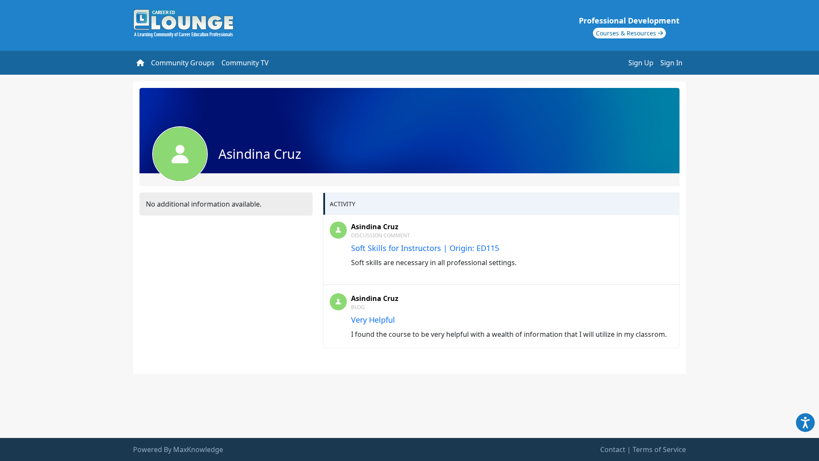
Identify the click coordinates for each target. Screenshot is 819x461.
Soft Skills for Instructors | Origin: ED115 (425, 248)
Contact (612, 449)
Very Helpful (373, 320)
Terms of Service (659, 449)
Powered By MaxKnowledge (178, 449)
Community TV (245, 62)
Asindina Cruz (374, 226)
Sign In (671, 62)
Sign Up (640, 62)
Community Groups (183, 62)
